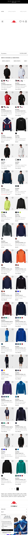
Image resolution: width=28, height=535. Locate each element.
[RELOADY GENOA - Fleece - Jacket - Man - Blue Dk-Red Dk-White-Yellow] (2, 186)
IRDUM (6, 164)
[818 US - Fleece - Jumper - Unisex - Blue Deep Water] (18, 291)
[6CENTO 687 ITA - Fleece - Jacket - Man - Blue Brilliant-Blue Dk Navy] (2, 344)
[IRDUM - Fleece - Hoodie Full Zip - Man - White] (6, 160)
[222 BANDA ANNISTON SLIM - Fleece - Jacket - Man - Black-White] (2, 81)
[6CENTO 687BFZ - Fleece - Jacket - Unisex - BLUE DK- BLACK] (2, 370)
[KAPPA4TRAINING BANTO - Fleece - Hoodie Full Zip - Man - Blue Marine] (4, 318)
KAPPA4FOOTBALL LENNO (7, 269)
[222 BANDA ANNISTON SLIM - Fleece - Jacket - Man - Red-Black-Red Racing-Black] (4, 81)
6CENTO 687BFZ (6, 375)
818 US (6, 454)
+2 (10, 80)
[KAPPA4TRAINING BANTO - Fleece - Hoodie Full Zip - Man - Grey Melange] (8, 318)
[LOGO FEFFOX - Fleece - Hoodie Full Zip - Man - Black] (2, 476)
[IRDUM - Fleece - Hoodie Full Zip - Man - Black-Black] (2, 160)
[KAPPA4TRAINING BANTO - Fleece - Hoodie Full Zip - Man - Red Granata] (2, 318)
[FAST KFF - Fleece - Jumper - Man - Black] (16, 133)
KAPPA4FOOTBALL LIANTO (21, 243)
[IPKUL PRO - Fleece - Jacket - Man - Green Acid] (2, 212)
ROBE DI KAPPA (23, 11)
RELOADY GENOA (6, 191)
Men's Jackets (6, 61)
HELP (2, 511)
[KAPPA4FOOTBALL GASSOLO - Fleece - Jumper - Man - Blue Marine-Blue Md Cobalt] (18, 370)
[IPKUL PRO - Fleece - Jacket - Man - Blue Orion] (6, 212)
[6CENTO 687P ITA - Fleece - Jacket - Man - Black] (18, 397)
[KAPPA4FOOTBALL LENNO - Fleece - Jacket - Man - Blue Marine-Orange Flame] (2, 265)
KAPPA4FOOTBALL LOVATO (21, 270)
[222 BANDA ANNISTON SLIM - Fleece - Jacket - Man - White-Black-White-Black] (6, 81)
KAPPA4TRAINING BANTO (7, 322)
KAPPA (2, 11)
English (3, 509)
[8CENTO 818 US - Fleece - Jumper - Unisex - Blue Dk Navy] (16, 291)
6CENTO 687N (6, 243)
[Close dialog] (26, 515)
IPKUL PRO (6, 217)
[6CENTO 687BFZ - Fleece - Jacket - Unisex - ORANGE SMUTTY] (4, 370)
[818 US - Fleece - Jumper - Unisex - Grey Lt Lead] (20, 291)
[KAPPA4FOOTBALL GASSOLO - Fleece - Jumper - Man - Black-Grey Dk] (16, 370)
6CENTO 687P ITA (20, 401)
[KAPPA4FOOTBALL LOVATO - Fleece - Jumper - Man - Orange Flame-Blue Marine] (16, 265)
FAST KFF (20, 138)
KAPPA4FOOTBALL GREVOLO (21, 322)
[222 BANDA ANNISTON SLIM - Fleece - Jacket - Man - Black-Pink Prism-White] (8, 81)
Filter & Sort (23, 53)
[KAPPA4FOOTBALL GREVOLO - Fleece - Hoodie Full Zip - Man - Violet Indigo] (2, 397)
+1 (10, 317)
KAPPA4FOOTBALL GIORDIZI (21, 427)
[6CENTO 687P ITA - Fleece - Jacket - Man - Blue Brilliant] (16, 397)
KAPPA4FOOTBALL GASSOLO (21, 375)
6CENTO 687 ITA (6, 348)
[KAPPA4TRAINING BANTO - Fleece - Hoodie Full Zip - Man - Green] (6, 318)
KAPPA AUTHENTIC (12, 11)
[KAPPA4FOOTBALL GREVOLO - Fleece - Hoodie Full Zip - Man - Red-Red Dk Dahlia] (22, 318)
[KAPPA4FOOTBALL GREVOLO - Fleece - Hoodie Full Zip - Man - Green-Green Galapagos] (20, 318)
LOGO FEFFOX (6, 480)
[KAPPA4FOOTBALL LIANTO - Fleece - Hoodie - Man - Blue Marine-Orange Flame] (16, 239)
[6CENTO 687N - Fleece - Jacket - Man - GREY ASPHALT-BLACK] (2, 239)
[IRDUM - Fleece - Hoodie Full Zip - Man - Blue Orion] (4, 160)
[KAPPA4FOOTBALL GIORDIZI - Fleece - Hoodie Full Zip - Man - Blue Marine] (16, 423)
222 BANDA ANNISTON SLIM (7, 85)
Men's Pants (17, 61)
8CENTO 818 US (20, 296)
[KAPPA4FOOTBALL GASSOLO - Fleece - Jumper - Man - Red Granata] (20, 370)
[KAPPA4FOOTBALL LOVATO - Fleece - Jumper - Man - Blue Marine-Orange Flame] (18, 265)
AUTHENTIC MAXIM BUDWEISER (7, 138)
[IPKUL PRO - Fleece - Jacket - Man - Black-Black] (4, 212)
